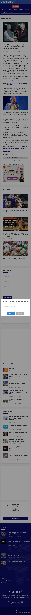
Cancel (20, 313)
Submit (11, 313)
